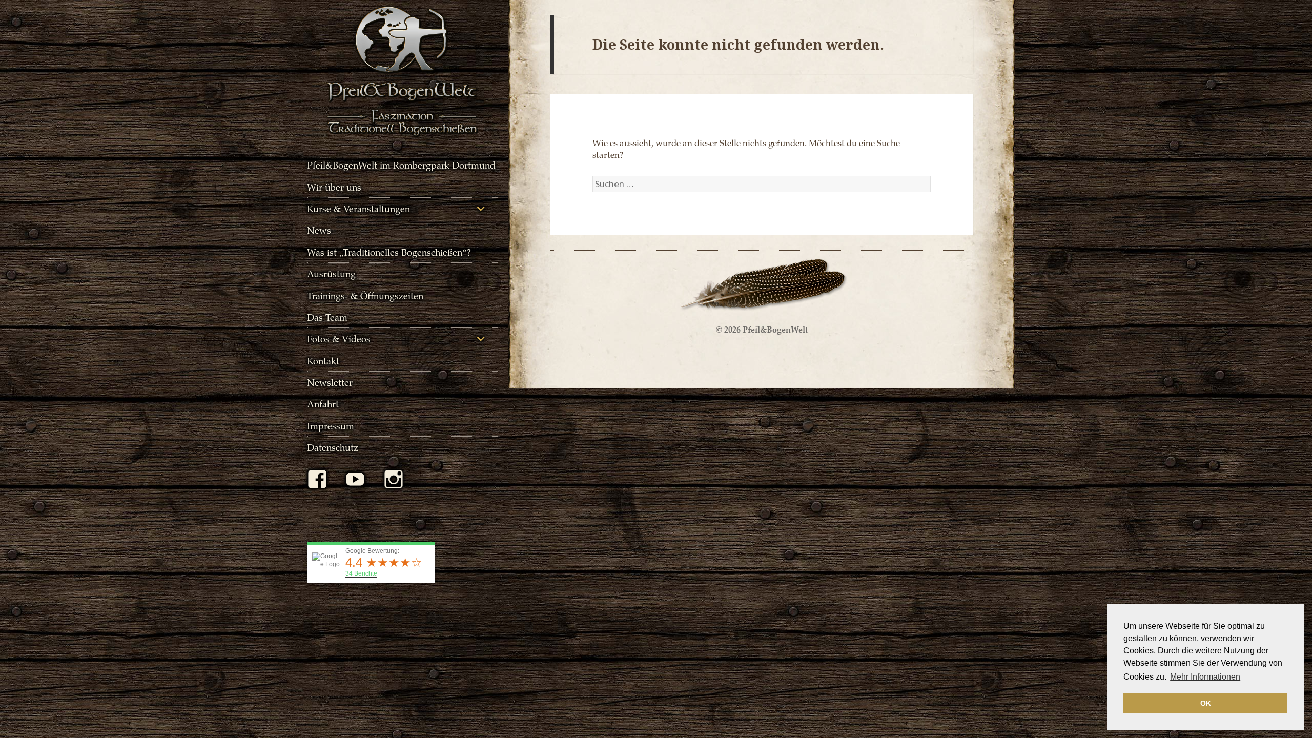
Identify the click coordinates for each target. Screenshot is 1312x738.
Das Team (327, 317)
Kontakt (323, 360)
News (319, 229)
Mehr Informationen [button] (1205, 676)
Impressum (330, 425)
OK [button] (1205, 703)
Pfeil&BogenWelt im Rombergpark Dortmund (401, 164)
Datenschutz (332, 447)
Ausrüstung (331, 273)
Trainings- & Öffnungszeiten (365, 295)
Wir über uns (334, 186)
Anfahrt (323, 403)
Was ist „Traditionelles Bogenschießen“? (389, 251)
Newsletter (330, 382)
